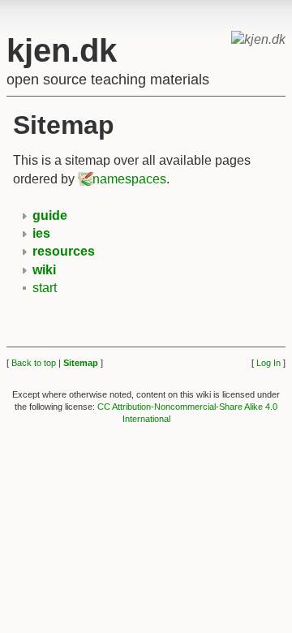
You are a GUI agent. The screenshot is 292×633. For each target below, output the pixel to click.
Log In (268, 363)
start (44, 288)
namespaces (129, 179)
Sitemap (80, 363)
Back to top (33, 363)
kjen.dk (61, 50)
